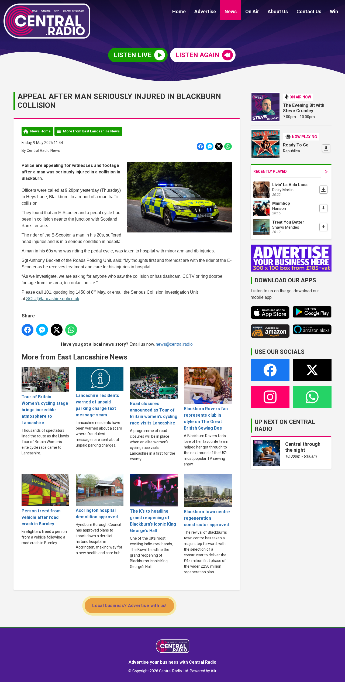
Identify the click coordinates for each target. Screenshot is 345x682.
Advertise (205, 11)
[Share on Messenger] (209, 146)
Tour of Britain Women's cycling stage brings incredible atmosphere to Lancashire (45, 409)
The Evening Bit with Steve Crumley (303, 108)
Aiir (213, 671)
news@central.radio (174, 344)
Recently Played (270, 171)
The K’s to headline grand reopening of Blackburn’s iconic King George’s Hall (153, 521)
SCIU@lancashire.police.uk (52, 298)
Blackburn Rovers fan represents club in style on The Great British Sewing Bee (206, 418)
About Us (278, 11)
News (231, 11)
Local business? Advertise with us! (129, 605)
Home (179, 11)
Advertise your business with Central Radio (172, 662)
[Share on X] (219, 146)
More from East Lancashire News (91, 131)
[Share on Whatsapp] (228, 146)
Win (334, 11)
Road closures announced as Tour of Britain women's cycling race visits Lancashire (153, 413)
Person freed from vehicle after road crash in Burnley (41, 517)
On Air (252, 11)
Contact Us (308, 11)
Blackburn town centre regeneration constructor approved (207, 518)
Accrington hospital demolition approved (97, 513)
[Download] (326, 148)
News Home (40, 131)
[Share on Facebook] (200, 146)
